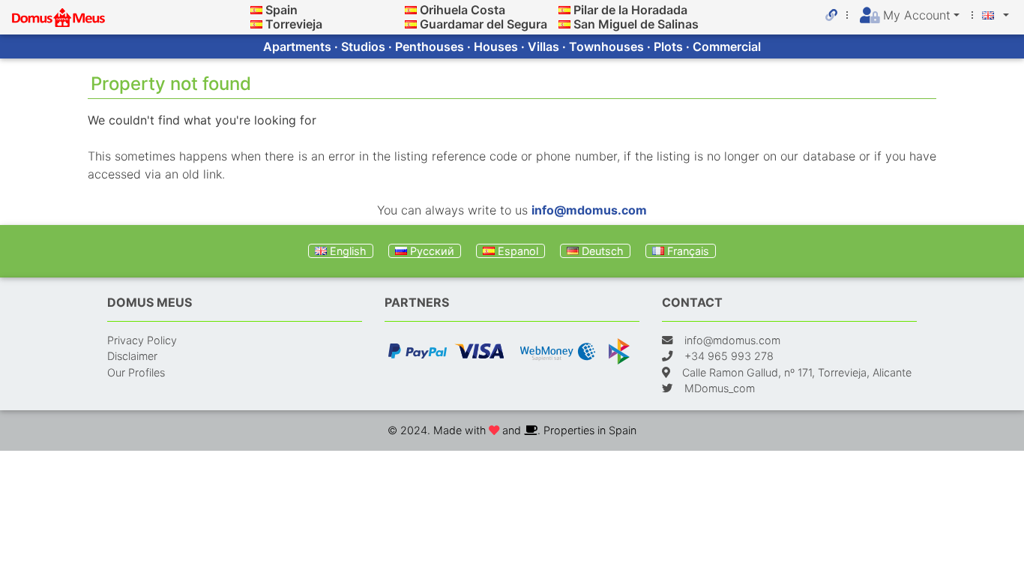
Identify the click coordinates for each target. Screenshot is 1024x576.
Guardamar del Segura (483, 24)
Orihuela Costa (462, 9)
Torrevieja (293, 24)
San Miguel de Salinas (636, 24)
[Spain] (256, 9)
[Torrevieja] (256, 24)
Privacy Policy (142, 340)
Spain (281, 9)
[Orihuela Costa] (411, 9)
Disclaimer (132, 356)
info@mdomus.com (589, 210)
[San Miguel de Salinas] (564, 24)
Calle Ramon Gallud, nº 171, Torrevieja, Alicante (797, 372)
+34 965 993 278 (729, 356)
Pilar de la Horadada (630, 9)
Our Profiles (136, 372)
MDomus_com (719, 388)
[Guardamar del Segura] (411, 24)
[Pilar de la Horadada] (564, 9)
